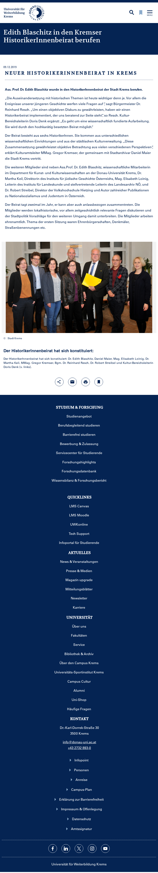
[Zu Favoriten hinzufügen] (98, 382)
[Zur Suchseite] (132, 13)
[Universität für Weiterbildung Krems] (26, 12)
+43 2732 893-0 (79, 748)
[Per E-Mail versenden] (72, 382)
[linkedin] (66, 848)
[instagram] (92, 848)
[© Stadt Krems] (79, 287)
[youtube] (105, 848)
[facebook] (52, 848)
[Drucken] (85, 382)
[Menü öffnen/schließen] (150, 13)
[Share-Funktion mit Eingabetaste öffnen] (59, 382)
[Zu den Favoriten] (141, 13)
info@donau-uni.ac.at (79, 742)
